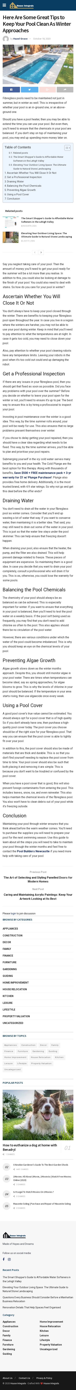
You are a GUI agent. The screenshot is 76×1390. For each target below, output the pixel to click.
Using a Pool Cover (18, 194)
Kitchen (8, 996)
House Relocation (15, 989)
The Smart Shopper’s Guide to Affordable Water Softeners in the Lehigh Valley (38, 158)
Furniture (9, 962)
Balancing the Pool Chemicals (24, 185)
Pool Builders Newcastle (33, 851)
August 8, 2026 (29, 226)
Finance (8, 955)
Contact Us (24, 1378)
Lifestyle (9, 1009)
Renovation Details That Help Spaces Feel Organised (32, 1307)
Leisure (8, 1003)
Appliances (10, 928)
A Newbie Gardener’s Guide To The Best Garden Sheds (41, 1164)
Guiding (8, 976)
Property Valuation (16, 1016)
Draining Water (15, 181)
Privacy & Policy (44, 1378)
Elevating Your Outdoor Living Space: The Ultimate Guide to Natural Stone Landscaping (39, 166)
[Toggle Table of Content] (66, 148)
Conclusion (13, 198)
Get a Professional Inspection (24, 177)
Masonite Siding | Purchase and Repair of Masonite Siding (42, 1203)
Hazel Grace (20, 38)
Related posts (20, 152)
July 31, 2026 (29, 241)
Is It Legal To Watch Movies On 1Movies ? (33, 1191)
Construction (12, 935)
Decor (7, 942)
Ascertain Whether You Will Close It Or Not (31, 172)
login (13, 913)
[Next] (41, 252)
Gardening (10, 969)
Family (7, 949)
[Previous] (34, 252)
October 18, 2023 (42, 38)
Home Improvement (16, 982)
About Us (7, 1378)
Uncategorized (13, 1023)
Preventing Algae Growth (21, 190)
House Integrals (18, 1383)
